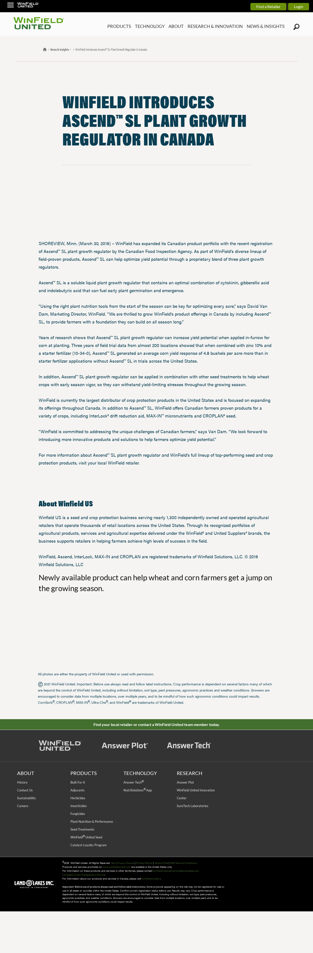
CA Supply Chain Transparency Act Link (84, 874)
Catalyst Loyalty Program (88, 845)
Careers (22, 806)
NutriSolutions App (137, 790)
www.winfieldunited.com (117, 866)
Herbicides (77, 798)
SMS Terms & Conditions (183, 862)
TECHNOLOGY (165, 26)
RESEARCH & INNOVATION (224, 26)
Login (298, 6)
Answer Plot (185, 782)
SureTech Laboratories (192, 806)
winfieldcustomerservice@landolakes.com (176, 870)
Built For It (77, 782)
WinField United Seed (86, 837)
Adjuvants (77, 790)
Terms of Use (161, 862)
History (22, 782)
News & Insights (59, 49)
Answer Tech (133, 782)
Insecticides (78, 806)
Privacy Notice (144, 862)
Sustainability (26, 798)
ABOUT (189, 26)
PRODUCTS (137, 26)
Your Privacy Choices (122, 862)
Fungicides (77, 814)
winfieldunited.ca (151, 878)
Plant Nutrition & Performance (91, 821)
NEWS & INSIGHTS (268, 26)
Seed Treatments (82, 829)
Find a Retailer (268, 6)
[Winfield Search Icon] (296, 27)
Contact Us (25, 790)
